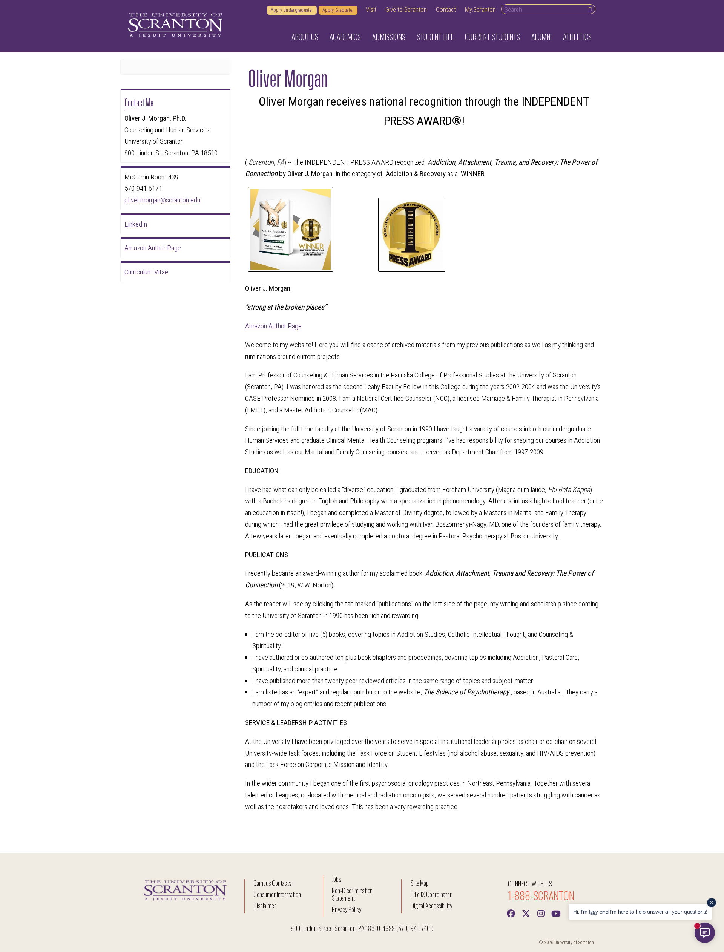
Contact (446, 9)
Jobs (336, 879)
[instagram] (541, 913)
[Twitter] (526, 913)
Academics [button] (345, 36)
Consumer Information (277, 894)
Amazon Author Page (273, 326)
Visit (371, 9)
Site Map (420, 883)
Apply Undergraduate (292, 10)
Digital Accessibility (431, 905)
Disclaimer (264, 905)
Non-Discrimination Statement (352, 894)
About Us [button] (304, 36)
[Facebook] (510, 913)
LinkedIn (135, 224)
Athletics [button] (577, 36)
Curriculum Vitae (146, 272)
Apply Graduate (338, 10)
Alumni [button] (541, 36)
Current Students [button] (492, 36)
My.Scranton (480, 9)
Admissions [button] (388, 36)
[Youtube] (556, 913)
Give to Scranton (406, 9)
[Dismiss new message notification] (711, 903)
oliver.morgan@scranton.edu (162, 200)
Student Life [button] (435, 36)
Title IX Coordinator (431, 894)
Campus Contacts (272, 883)
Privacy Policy (346, 909)
